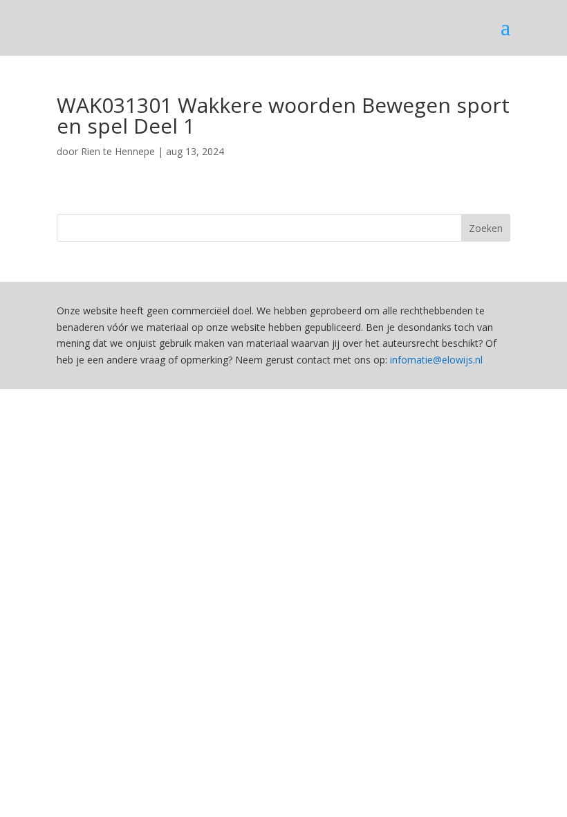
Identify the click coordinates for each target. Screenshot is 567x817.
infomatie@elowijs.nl (436, 359)
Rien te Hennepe (118, 151)
